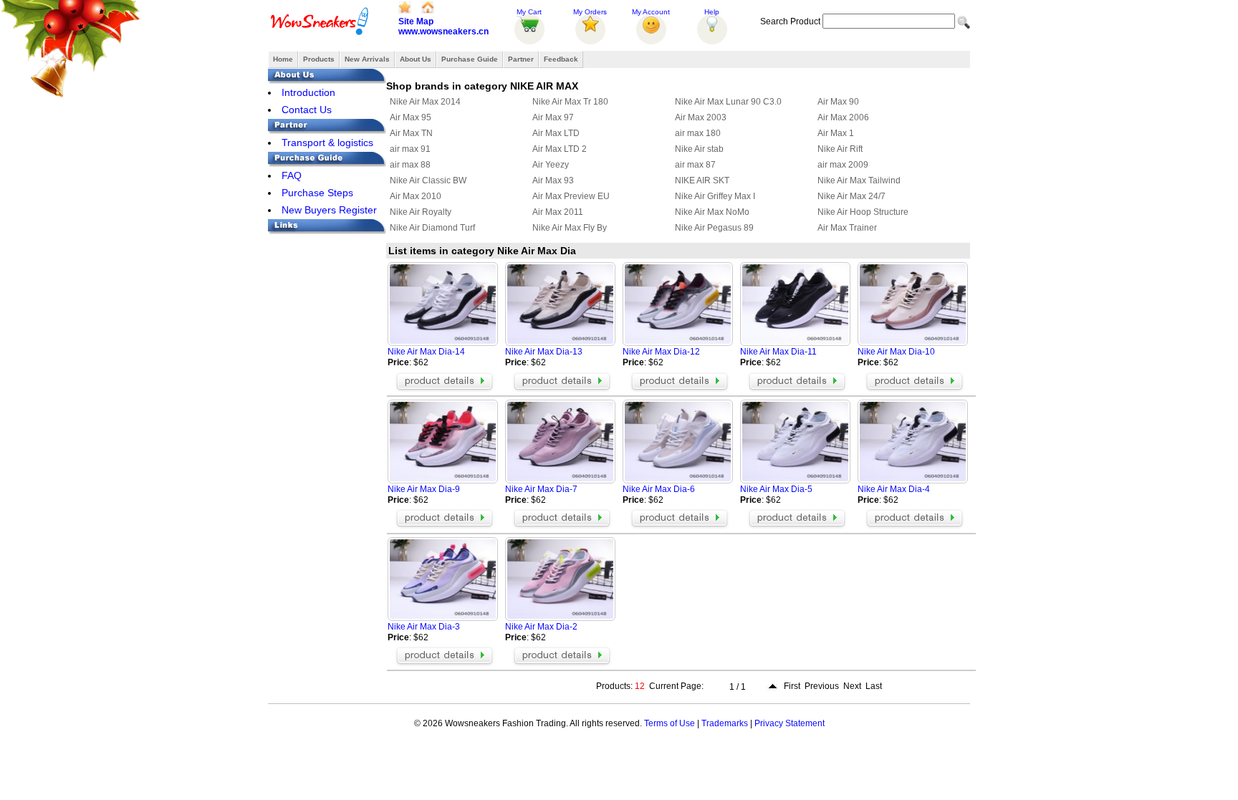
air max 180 (698, 133)
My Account (651, 12)
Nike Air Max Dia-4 (894, 489)
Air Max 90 (838, 102)
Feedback (561, 59)
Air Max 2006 (843, 117)
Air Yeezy (550, 165)
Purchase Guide (469, 59)
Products (319, 59)
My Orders (590, 12)
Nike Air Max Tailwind (859, 180)
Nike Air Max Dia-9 (424, 489)
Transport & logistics (327, 142)
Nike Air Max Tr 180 (570, 102)
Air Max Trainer (847, 228)
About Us (415, 59)
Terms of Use (669, 723)
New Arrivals (367, 59)
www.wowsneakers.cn (443, 31)
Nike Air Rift (840, 149)
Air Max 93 (553, 180)
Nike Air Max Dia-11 (778, 352)
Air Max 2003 (700, 117)
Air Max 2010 (415, 196)
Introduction (308, 92)
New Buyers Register (329, 210)
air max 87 (695, 165)
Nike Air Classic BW (428, 180)
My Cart (529, 12)
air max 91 (410, 149)
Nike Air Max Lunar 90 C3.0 (728, 102)
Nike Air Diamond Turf (432, 228)
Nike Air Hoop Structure (862, 212)
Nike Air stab (699, 149)
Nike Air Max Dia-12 (661, 352)
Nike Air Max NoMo (712, 212)
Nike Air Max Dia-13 (543, 352)
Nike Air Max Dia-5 (776, 489)
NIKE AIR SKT (702, 180)
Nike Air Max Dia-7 (541, 489)
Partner (521, 59)
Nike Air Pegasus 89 (714, 228)
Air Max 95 (410, 117)
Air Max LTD (556, 133)
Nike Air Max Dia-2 (541, 627)
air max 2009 (842, 165)
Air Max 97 (553, 117)
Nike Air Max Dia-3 (424, 627)
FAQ (292, 175)
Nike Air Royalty (420, 212)
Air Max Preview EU (571, 196)
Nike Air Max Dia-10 (896, 352)
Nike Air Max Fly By (569, 228)
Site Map (415, 21)
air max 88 (410, 165)
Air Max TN (411, 133)
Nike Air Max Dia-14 (426, 352)
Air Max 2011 (557, 212)
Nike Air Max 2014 (425, 102)
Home (283, 59)
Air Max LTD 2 (559, 149)
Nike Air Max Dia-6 (659, 489)
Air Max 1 (835, 133)
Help (711, 12)
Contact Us (307, 109)
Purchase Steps (317, 192)
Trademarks (724, 723)
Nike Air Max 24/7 (851, 196)
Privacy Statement (789, 723)
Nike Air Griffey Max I (715, 196)
